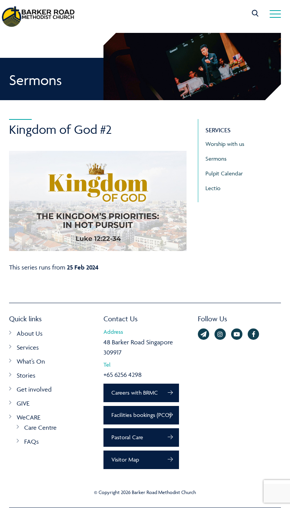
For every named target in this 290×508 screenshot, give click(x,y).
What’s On (31, 361)
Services (28, 347)
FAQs (31, 441)
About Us (30, 333)
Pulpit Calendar (224, 173)
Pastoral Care (127, 437)
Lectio (213, 188)
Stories (26, 375)
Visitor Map (125, 459)
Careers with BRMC (134, 392)
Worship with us (224, 143)
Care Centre (40, 427)
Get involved (34, 389)
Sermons (216, 158)
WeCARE (28, 417)
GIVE (23, 403)
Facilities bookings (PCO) (141, 414)
